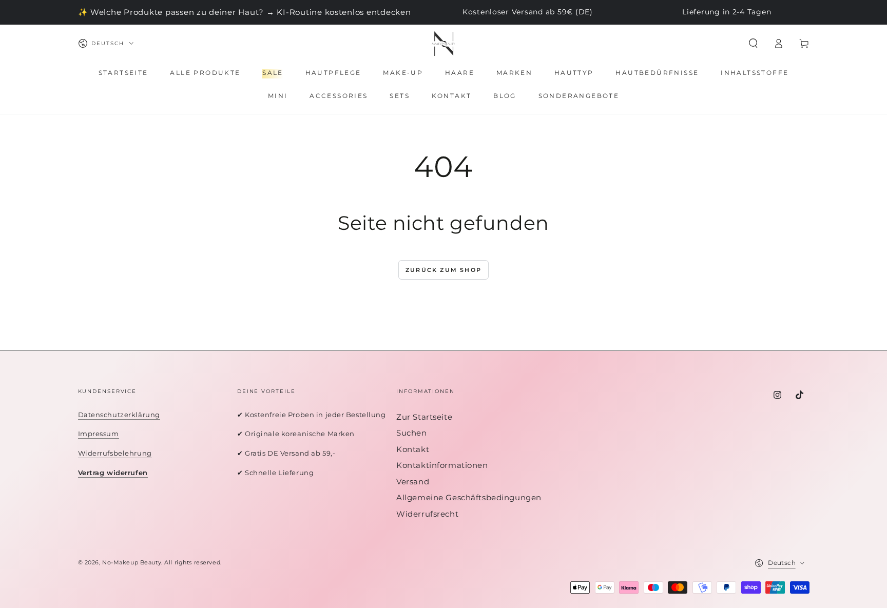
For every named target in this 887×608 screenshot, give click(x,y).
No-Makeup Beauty (131, 562)
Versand (412, 481)
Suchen (411, 433)
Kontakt (412, 449)
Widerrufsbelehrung (115, 453)
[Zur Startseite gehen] (443, 43)
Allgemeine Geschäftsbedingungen (469, 497)
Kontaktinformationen (442, 465)
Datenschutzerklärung (119, 414)
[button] (753, 43)
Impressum (98, 433)
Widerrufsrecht (427, 514)
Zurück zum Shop (443, 269)
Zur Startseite (424, 417)
